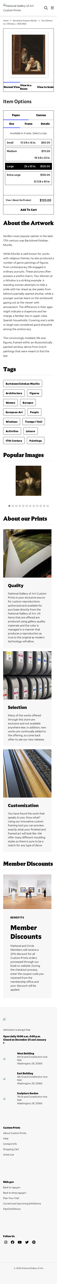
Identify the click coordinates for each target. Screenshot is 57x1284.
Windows (12, 421)
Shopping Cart (11, 1149)
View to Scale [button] (45, 87)
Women (10, 402)
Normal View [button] (12, 87)
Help (5, 1138)
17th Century (14, 440)
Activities (12, 431)
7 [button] (30, 506)
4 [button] (20, 506)
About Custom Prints (14, 1133)
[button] (28, 142)
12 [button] (48, 506)
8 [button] (34, 506)
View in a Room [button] (25, 87)
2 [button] (13, 506)
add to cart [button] (28, 210)
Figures (34, 393)
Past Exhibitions (12, 1208)
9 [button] (37, 506)
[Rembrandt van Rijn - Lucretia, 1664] (28, 481)
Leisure (30, 431)
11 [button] (44, 506)
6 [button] (27, 506)
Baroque (28, 402)
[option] (28, 482)
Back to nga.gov (11, 1187)
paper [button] (16, 115)
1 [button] (9, 506)
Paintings (35, 440)
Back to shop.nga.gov (14, 1192)
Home (6, 20)
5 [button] (23, 506)
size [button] (11, 123)
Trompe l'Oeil (33, 421)
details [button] (45, 123)
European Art (14, 412)
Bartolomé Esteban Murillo (25, 20)
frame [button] (28, 123)
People (34, 412)
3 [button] (16, 506)
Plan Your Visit (11, 1198)
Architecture (14, 393)
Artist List (8, 1154)
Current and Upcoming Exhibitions (22, 1203)
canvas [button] (41, 115)
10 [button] (41, 506)
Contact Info (10, 1143)
